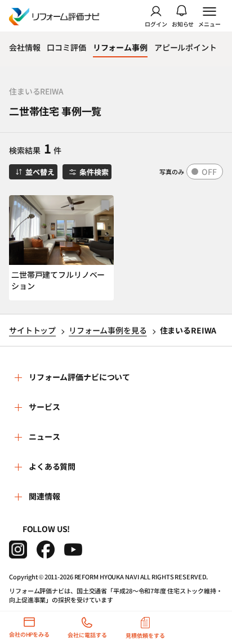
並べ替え (39, 171)
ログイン (156, 23)
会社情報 (24, 47)
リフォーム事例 (120, 47)
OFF (209, 171)
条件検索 (93, 171)
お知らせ (183, 23)
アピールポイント (185, 47)
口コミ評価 (66, 47)
